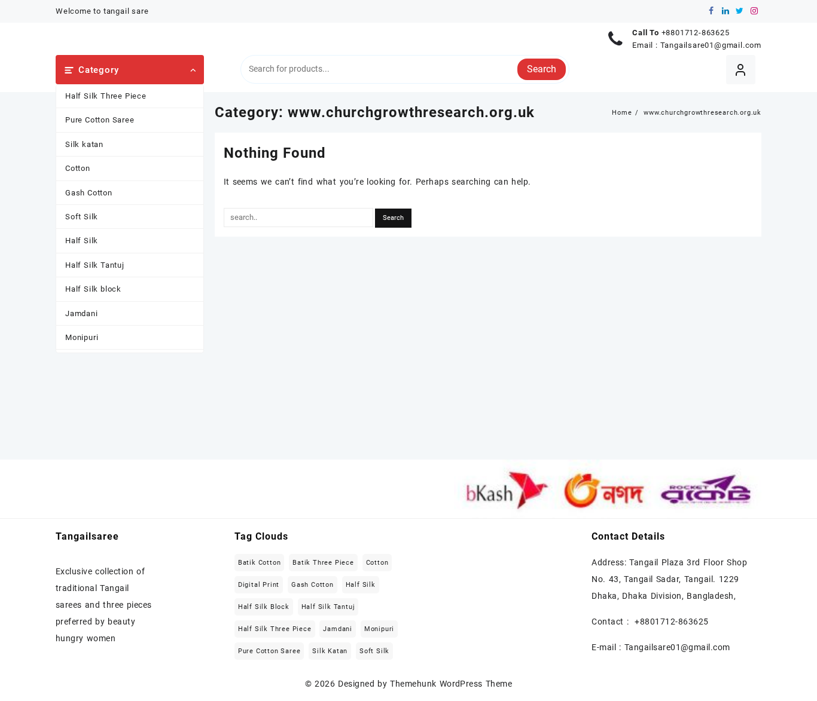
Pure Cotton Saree (100, 119)
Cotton (77, 168)
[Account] (740, 69)
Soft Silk (81, 216)
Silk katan (84, 144)
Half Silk (81, 240)
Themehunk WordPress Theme (451, 683)
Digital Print (258, 585)
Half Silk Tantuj (94, 265)
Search (541, 69)
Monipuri (81, 337)
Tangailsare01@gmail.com (710, 45)
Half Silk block (93, 288)
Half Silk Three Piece (106, 95)
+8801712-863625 (695, 32)
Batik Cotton (259, 563)
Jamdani (81, 313)
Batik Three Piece (323, 563)
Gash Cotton (88, 192)
